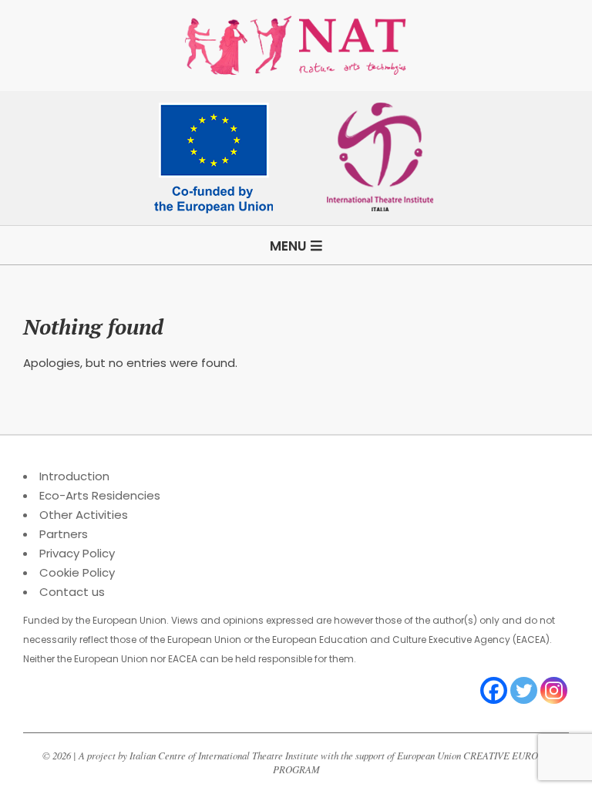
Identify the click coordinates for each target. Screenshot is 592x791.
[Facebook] (493, 690)
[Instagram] (553, 690)
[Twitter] (523, 690)
